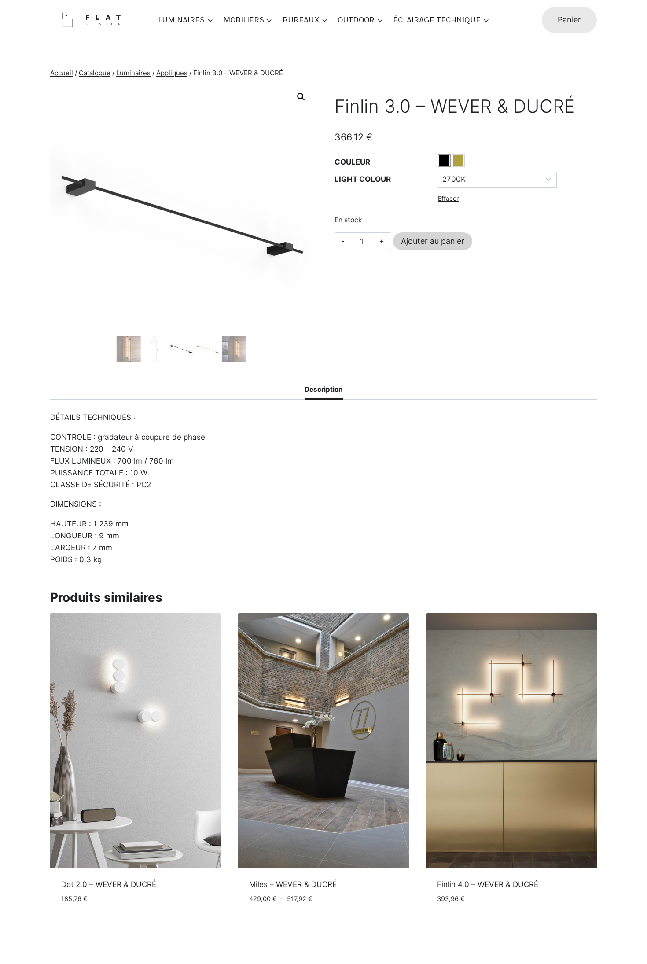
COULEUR (352, 162)
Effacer (448, 198)
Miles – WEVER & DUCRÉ (293, 884)
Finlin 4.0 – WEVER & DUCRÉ (487, 884)
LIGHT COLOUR (363, 179)
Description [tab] (324, 389)
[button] (301, 97)
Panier (569, 19)
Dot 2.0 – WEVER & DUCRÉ (108, 884)
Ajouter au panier (432, 241)
